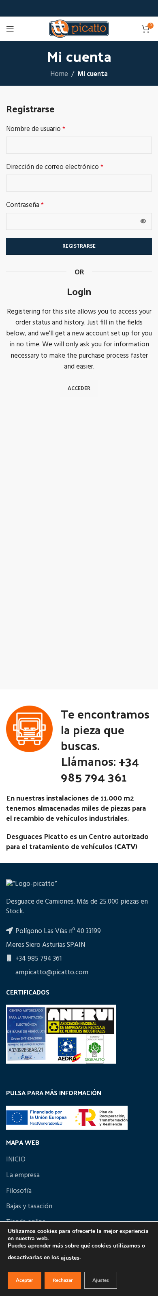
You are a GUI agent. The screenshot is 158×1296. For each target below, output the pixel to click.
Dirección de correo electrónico (54, 167)
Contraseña (25, 205)
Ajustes (100, 1280)
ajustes (70, 1258)
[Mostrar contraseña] (143, 221)
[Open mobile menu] (10, 29)
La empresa (23, 1175)
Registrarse (79, 246)
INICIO (16, 1160)
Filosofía (19, 1191)
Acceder (79, 388)
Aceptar (24, 1280)
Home (59, 74)
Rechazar (63, 1280)
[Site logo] (79, 28)
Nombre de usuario (35, 129)
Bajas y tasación (29, 1207)
